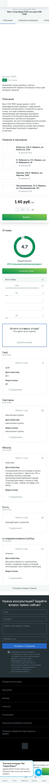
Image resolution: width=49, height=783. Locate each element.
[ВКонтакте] (25, 746)
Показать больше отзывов (25, 588)
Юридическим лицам (12, 681)
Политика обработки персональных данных (18, 732)
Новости (6, 706)
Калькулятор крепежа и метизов (17, 723)
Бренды (5, 698)
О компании (8, 714)
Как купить (7, 690)
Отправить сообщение (24, 646)
